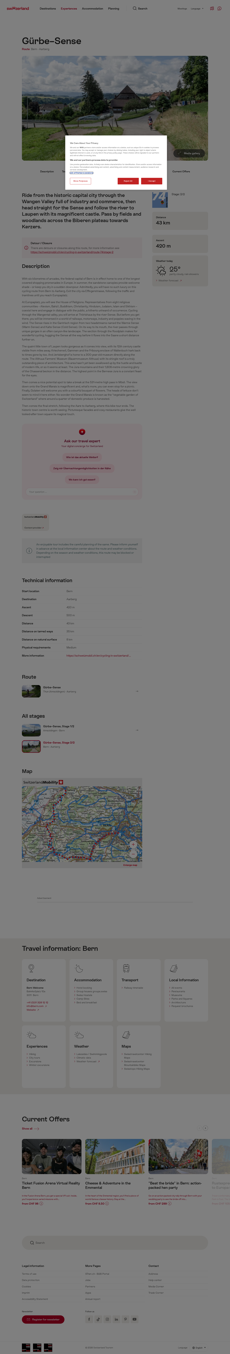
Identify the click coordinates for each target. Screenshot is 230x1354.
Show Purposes (80, 181)
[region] (116, 162)
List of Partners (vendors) (81, 173)
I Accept (152, 181)
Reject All (128, 181)
